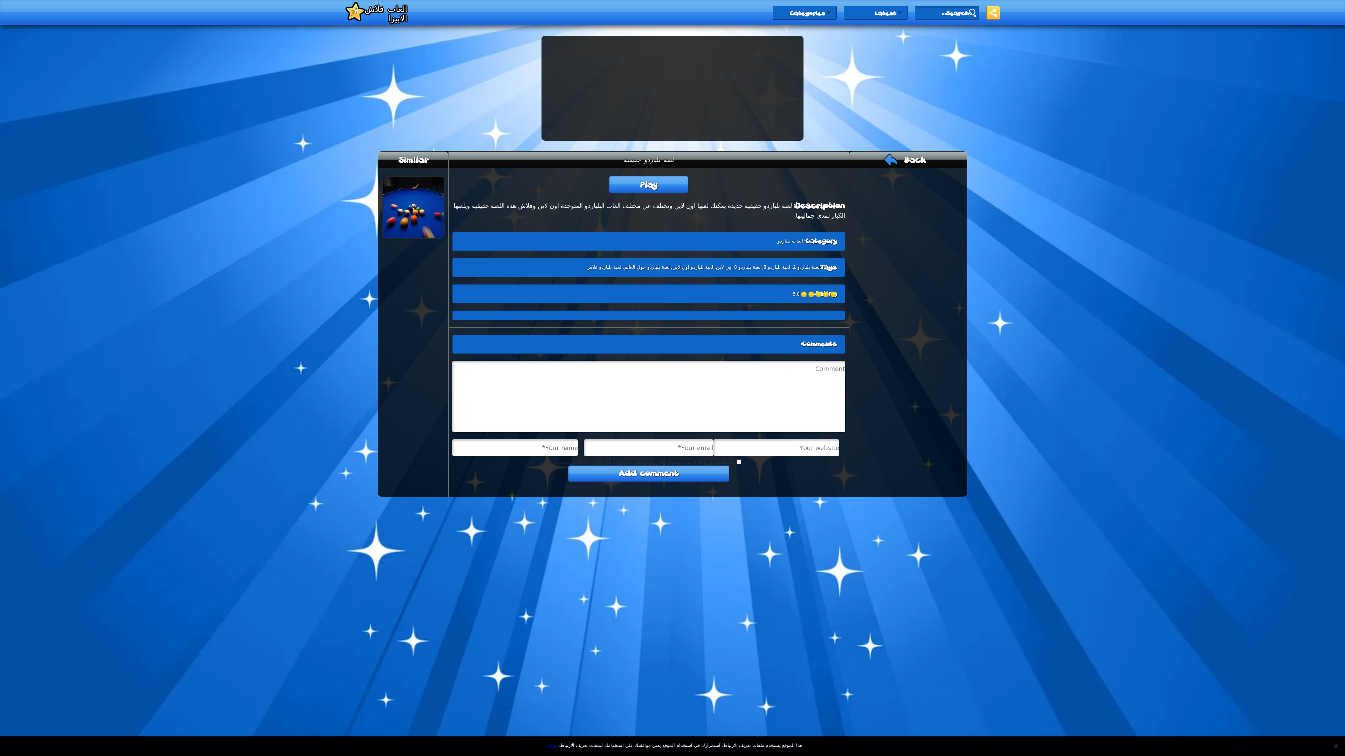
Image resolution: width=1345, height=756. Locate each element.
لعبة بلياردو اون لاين (692, 267)
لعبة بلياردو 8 (777, 267)
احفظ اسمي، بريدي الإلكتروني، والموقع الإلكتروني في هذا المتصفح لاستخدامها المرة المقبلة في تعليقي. (646, 462)
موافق (552, 745)
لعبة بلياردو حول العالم (647, 267)
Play (648, 185)
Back (915, 160)
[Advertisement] (672, 88)
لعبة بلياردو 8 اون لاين (738, 267)
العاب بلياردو (790, 240)
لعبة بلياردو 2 (806, 267)
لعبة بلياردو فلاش (603, 267)
